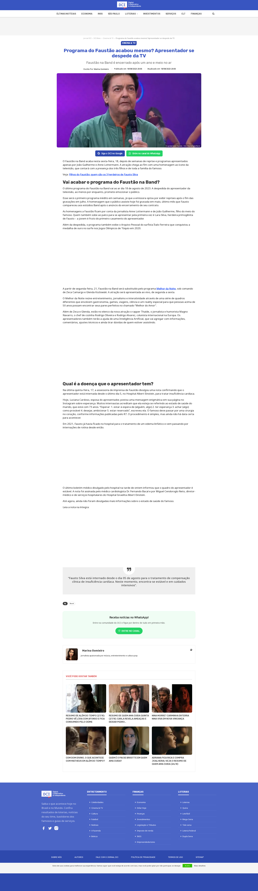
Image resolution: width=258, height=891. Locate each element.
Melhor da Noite (166, 288)
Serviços (171, 14)
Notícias (94, 825)
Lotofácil (186, 813)
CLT (183, 14)
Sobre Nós (56, 857)
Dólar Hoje (141, 808)
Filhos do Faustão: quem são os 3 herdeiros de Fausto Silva (103, 174)
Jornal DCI (87, 38)
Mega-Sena (187, 819)
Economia (86, 14)
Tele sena (186, 825)
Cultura (94, 813)
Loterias (130, 14)
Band (72, 603)
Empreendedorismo (146, 842)
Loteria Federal (189, 830)
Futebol (94, 819)
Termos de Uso (175, 857)
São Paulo (114, 14)
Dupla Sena (187, 836)
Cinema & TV (108, 38)
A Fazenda (96, 830)
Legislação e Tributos (146, 825)
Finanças (196, 14)
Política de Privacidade (143, 857)
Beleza (94, 836)
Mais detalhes (200, 865)
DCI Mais (97, 38)
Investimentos (151, 14)
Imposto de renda (145, 830)
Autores (79, 857)
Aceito (187, 866)
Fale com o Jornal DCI (107, 857)
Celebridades (97, 802)
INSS (100, 14)
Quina (185, 808)
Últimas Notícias (66, 14)
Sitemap (200, 857)
